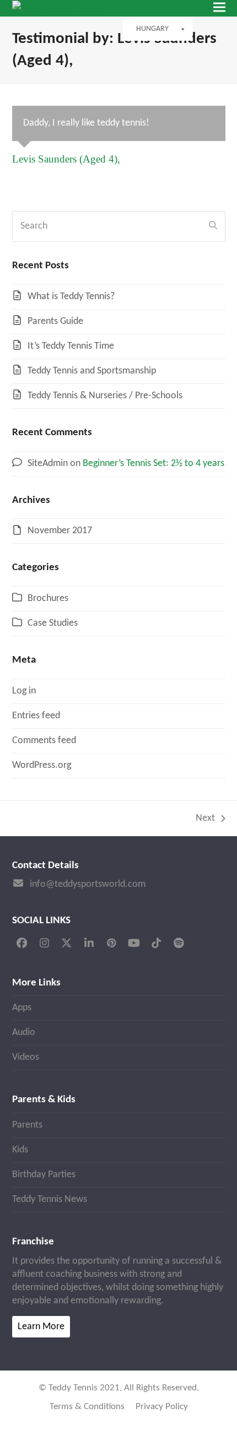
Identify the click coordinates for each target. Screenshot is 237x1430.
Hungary (152, 29)
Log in (24, 691)
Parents (27, 1125)
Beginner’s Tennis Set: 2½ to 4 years (153, 463)
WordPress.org (41, 765)
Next (206, 819)
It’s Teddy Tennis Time (71, 346)
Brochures (48, 598)
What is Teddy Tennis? (71, 296)
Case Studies (53, 623)
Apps (21, 1008)
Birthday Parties (44, 1174)
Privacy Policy (162, 1406)
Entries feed (36, 716)
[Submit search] (213, 226)
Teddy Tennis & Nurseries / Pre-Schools (105, 396)
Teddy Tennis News (49, 1199)
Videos (25, 1057)
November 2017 (60, 531)
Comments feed (44, 740)
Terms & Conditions (87, 1406)
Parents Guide (55, 321)
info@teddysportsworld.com (88, 884)
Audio (23, 1032)
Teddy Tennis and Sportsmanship (92, 371)
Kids (20, 1150)
